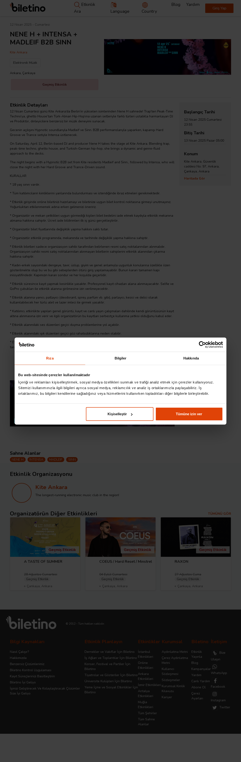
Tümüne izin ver (189, 414)
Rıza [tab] (49, 358)
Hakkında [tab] (191, 358)
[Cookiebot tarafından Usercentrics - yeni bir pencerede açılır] (202, 344)
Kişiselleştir (117, 414)
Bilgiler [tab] (121, 358)
